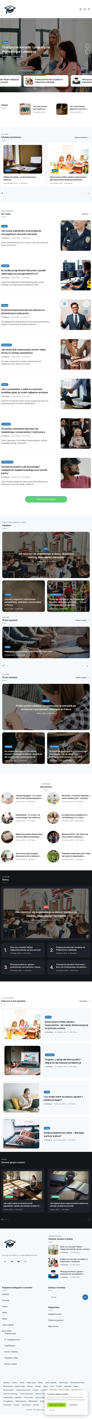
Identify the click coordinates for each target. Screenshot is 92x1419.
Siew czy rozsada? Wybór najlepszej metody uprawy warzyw (25, 948)
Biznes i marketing (11, 1352)
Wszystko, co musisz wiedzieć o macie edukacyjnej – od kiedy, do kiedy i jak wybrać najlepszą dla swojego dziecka (76, 796)
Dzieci (8, 170)
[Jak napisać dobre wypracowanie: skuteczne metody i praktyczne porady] (69, 1185)
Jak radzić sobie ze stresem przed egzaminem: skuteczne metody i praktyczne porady (22, 1204)
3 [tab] (6, 193)
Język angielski (8, 1325)
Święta (42, 1401)
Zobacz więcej (81, 620)
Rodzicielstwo (8, 1390)
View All (85, 214)
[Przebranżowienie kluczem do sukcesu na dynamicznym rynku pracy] (76, 315)
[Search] (85, 9)
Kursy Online (7, 1331)
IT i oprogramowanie (12, 1340)
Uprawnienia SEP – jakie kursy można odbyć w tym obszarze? (43, 107)
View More (83, 1001)
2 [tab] (4, 193)
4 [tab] (8, 193)
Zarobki (38, 1386)
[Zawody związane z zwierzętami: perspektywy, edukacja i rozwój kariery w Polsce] (23, 596)
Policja (4, 226)
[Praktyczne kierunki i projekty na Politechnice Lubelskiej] (53, 1262)
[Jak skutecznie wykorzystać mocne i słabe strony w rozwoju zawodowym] (76, 354)
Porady (59, 1386)
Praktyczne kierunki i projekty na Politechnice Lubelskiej (70, 948)
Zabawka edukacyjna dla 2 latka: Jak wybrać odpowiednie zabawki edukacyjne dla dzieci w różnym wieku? (76, 854)
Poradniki (5, 1300)
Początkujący (8, 1401)
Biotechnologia (7, 462)
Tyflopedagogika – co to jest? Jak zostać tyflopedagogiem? (29, 796)
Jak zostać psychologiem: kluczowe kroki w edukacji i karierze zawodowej (28, 854)
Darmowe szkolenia (10, 1394)
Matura (76, 1386)
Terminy (36, 1405)
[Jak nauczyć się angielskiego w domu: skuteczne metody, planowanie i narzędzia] (46, 555)
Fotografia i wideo (11, 1358)
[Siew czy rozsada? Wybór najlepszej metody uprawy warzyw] (53, 1249)
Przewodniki (28, 1397)
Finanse (30, 1386)
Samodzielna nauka (77, 1382)
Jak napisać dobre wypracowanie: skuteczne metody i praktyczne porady (69, 1204)
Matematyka (33, 1401)
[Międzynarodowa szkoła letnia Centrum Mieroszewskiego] (7, 837)
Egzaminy (67, 1386)
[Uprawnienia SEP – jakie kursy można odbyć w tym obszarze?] (25, 109)
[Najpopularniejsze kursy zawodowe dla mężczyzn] (46, 642)
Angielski (18, 1397)
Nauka (4, 1319)
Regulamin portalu (54, 1314)
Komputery (50, 1055)
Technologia (8, 1397)
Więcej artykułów (81, 137)
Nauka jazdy (31, 1382)
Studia (47, 1092)
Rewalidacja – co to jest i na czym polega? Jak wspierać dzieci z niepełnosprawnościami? (28, 816)
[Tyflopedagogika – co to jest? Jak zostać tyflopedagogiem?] (7, 798)
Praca (52, 1386)
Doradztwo (6, 424)
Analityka (5, 266)
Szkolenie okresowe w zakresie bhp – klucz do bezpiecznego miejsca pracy (80, 107)
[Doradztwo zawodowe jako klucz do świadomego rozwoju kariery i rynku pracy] (76, 433)
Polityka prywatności (56, 1320)
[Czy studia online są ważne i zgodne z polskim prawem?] (21, 1097)
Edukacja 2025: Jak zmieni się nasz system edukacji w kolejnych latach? (75, 835)
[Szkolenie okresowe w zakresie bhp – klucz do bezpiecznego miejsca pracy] (62, 109)
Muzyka (17, 1405)
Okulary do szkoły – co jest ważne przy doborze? (19, 178)
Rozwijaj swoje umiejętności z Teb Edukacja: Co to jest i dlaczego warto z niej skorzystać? (75, 816)
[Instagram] (25, 1261)
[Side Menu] (89, 9)
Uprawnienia (26, 1405)
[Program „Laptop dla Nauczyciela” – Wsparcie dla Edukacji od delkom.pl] (22, 1060)
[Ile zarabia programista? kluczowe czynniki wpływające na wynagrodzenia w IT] (76, 275)
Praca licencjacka (26, 1394)
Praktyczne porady (23, 1390)
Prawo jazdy (63, 1382)
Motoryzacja (8, 1386)
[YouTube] (18, 1261)
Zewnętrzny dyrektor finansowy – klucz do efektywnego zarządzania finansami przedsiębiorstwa (71, 965)
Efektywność (6, 345)
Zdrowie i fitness (41, 1394)
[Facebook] (5, 1261)
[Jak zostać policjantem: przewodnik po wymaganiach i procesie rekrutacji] (76, 235)
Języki (45, 1386)
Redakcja (6, 238)
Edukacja (9, 1197)
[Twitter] (12, 1261)
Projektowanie (9, 1346)
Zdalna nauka (20, 1386)
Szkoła (55, 170)
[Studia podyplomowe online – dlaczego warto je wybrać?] (21, 1133)
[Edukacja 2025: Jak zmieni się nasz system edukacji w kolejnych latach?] (53, 837)
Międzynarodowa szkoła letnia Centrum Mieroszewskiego (29, 835)
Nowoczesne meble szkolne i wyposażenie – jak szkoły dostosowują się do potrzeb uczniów (68, 178)
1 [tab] (2, 193)
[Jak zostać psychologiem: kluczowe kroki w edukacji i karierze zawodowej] (7, 856)
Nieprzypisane (21, 1401)
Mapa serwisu (53, 1326)
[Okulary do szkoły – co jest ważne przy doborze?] (22, 159)
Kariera (4, 305)
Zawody (35, 1390)
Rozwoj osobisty (10, 1364)
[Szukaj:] (69, 1297)
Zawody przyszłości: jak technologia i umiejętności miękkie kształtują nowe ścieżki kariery (24, 470)
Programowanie (10, 1333)
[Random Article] (80, 9)
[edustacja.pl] (10, 9)
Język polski (40, 1397)
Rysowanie (7, 1405)
